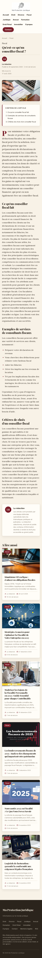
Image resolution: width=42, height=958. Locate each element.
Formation (25, 20)
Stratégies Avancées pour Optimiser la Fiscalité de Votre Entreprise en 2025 (17, 635)
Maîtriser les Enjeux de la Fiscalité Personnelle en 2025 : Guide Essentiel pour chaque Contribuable (18, 694)
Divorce (21, 15)
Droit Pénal (7, 24)
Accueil (6, 15)
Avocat (16, 20)
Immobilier (18, 24)
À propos (28, 24)
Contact (8, 30)
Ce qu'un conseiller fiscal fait (18, 112)
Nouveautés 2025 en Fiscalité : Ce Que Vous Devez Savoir (19, 810)
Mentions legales (26, 929)
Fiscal (29, 15)
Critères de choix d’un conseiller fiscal (22, 122)
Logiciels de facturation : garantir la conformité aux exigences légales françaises (19, 866)
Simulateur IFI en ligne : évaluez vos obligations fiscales (20, 578)
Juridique (6, 20)
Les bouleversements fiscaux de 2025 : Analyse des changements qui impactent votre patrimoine (20, 753)
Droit (13, 15)
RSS (36, 929)
